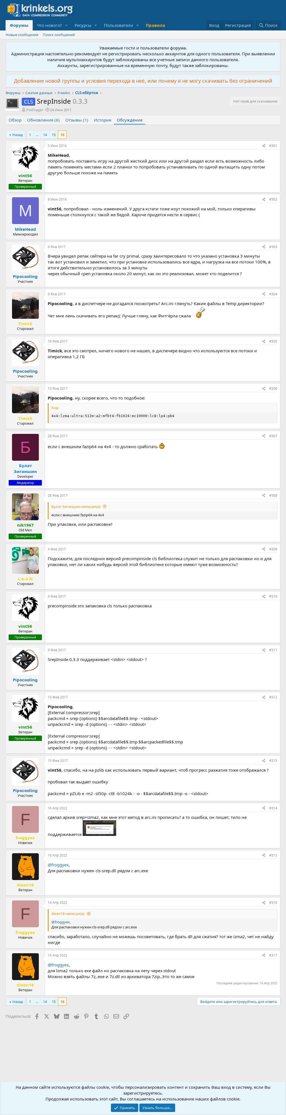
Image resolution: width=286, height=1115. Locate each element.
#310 (273, 596)
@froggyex (58, 864)
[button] (66, 25)
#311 (273, 650)
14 (45, 134)
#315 (273, 855)
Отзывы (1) (76, 120)
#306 (273, 388)
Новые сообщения (22, 34)
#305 (273, 341)
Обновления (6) (43, 120)
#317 (273, 955)
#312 (273, 697)
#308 (273, 495)
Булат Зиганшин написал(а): (76, 506)
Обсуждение (129, 120)
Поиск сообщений (59, 34)
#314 (273, 808)
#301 (273, 145)
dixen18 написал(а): (68, 913)
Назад (17, 134)
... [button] (37, 134)
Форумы (19, 25)
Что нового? (49, 25)
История (102, 120)
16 (62, 134)
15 (54, 134)
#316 (273, 902)
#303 (273, 246)
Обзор (15, 120)
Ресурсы (83, 25)
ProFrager (34, 109)
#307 (273, 436)
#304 (273, 294)
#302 (273, 199)
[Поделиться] (263, 146)
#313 (273, 760)
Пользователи (118, 25)
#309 (273, 549)
